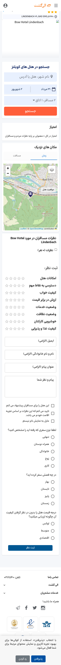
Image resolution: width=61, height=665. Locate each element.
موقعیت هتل (48, 189)
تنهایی (45, 437)
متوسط (45, 531)
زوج (47, 459)
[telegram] (18, 608)
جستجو (30, 111)
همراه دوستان (41, 444)
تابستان (45, 489)
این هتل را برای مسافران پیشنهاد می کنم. (27, 406)
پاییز (47, 496)
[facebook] (26, 608)
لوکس (46, 524)
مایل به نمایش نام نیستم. (35, 421)
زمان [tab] (44, 156)
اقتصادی (44, 538)
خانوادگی (44, 451)
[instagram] (43, 608)
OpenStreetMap (36, 228)
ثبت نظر (30, 548)
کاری (46, 466)
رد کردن (23, 659)
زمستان (45, 503)
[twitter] (35, 608)
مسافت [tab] (17, 156)
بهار (47, 482)
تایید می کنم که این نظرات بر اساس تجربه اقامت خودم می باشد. (27, 413)
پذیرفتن (38, 659)
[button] (30, 194)
